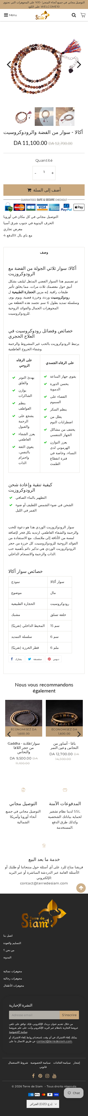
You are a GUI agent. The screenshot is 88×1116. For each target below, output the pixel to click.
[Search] (74, 15)
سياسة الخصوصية (18, 1031)
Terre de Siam (33, 1086)
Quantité (44, 160)
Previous (8, 64)
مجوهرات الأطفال (13, 985)
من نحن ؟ (8, 950)
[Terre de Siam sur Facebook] (33, 1076)
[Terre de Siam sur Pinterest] (40, 1076)
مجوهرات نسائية (12, 971)
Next (79, 64)
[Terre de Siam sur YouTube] (54, 1076)
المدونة (7, 957)
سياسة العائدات (62, 1062)
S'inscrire (69, 1015)
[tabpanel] (23, 116)
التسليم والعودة (12, 943)
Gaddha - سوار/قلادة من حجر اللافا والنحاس (24, 747)
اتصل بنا (7, 935)
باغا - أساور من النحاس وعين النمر (64, 745)
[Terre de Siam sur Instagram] (47, 1076)
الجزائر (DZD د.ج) (41, 1104)
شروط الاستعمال (18, 1062)
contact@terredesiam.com (54, 1041)
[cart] (83, 15)
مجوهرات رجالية (12, 978)
